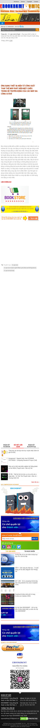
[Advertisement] (20, 62)
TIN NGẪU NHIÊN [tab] (29, 551)
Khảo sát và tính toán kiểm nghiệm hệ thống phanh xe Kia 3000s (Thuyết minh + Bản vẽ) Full (23, 467)
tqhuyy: (22, 698)
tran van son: (24, 703)
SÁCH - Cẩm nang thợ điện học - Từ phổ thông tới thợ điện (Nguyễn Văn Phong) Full (26, 569)
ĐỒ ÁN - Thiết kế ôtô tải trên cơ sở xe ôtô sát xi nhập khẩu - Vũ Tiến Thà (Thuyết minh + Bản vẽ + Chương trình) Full (23, 476)
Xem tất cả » (35, 482)
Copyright (29, 1)
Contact (36, 1)
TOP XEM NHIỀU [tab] (10, 551)
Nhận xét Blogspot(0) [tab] (31, 446)
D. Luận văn (15, 265)
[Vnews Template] (20, 8)
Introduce (16, 1)
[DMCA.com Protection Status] (29, 718)
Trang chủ (4, 34)
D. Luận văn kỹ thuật (14, 34)
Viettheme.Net (6, 725)
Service (23, 1)
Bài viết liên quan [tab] (18, 446)
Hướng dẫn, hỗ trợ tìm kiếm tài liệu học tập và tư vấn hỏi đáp (26, 555)
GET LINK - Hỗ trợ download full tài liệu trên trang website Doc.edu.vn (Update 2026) (26, 582)
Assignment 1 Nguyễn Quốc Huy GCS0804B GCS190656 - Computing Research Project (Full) (23, 459)
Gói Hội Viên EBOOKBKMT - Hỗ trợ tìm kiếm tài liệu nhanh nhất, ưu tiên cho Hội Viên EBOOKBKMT (26, 609)
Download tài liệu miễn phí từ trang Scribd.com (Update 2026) (25, 595)
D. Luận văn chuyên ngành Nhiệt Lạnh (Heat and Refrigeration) (20, 268)
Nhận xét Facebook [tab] (6, 446)
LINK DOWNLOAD (6, 182)
